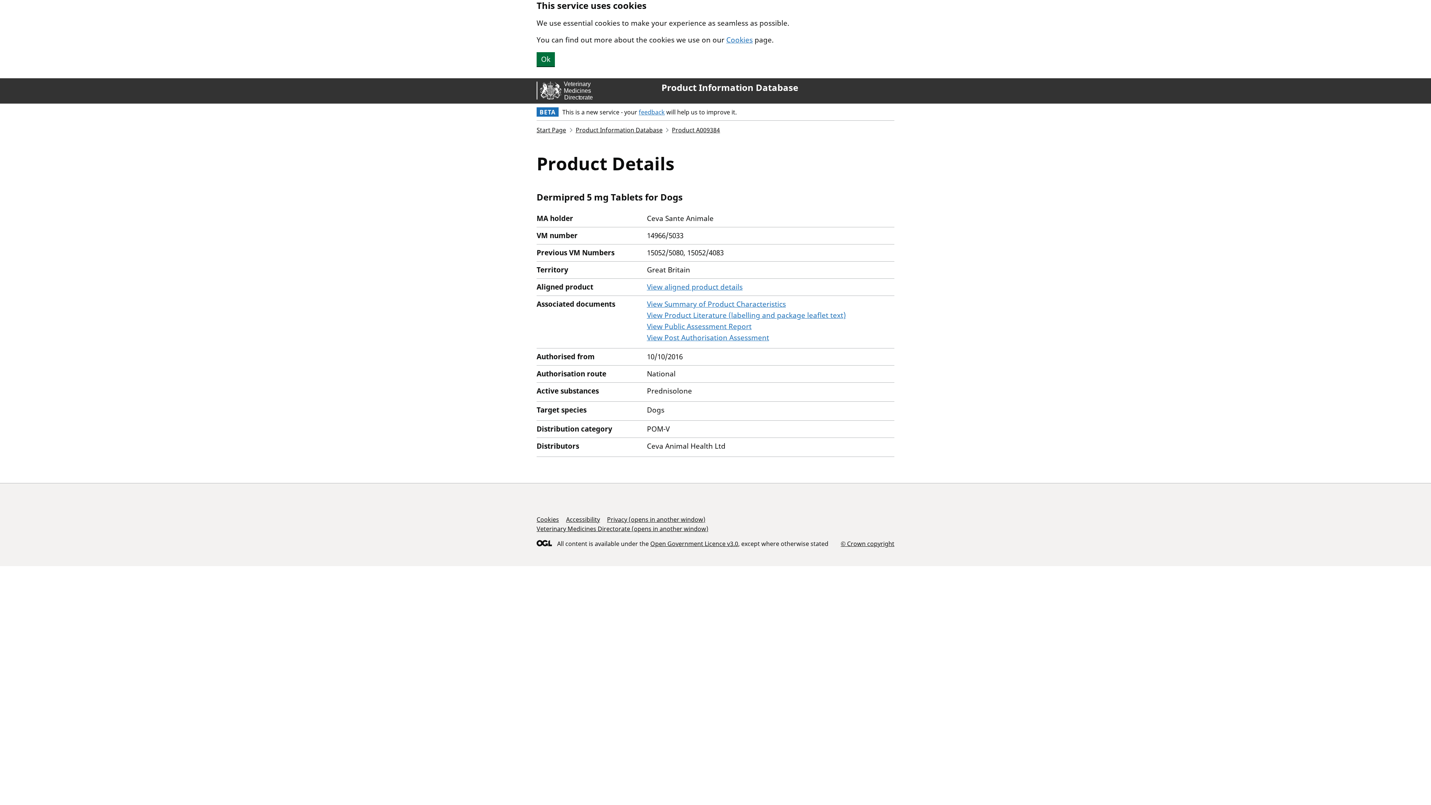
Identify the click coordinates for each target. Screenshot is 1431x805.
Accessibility (583, 519)
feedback (652, 112)
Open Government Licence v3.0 (694, 544)
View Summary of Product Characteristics (716, 304)
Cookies (739, 40)
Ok (545, 59)
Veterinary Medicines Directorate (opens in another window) (622, 529)
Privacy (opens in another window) (656, 519)
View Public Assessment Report (699, 326)
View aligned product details (695, 287)
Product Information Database (729, 87)
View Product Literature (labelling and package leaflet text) (746, 315)
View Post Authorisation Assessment (708, 337)
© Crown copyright (867, 543)
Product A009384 (696, 130)
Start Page (551, 130)
